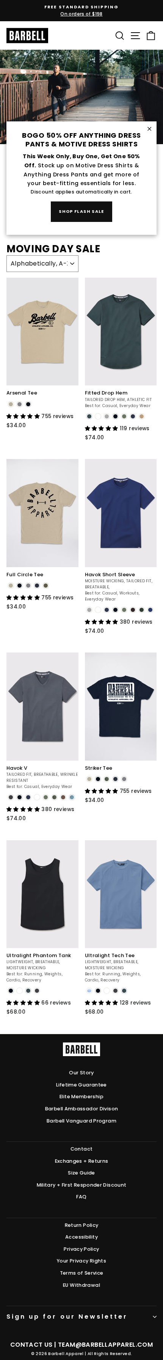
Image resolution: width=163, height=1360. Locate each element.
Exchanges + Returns (81, 1161)
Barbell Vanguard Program (81, 1121)
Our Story (81, 1072)
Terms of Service (81, 1273)
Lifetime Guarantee (81, 1085)
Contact (82, 1149)
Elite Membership (81, 1096)
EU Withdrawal (81, 1285)
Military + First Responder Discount (82, 1185)
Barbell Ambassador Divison (81, 1108)
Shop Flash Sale (81, 211)
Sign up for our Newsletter (67, 1316)
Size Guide (81, 1173)
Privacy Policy (81, 1249)
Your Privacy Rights (81, 1261)
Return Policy (82, 1225)
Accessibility (81, 1237)
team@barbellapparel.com (105, 1344)
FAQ (81, 1196)
